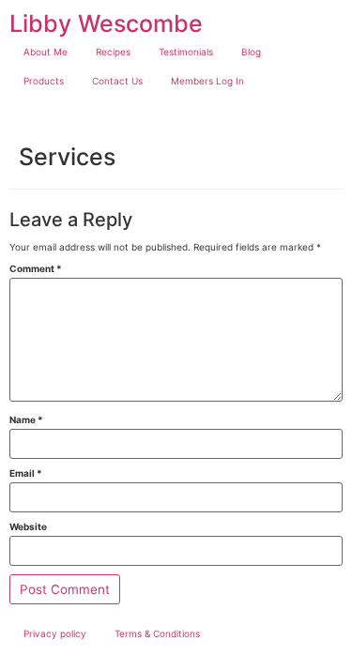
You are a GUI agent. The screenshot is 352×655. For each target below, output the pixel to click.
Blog (251, 51)
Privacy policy (54, 633)
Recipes (113, 51)
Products (43, 80)
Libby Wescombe (106, 23)
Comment (35, 268)
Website (28, 526)
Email (25, 473)
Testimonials (186, 51)
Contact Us (117, 80)
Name (26, 419)
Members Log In (207, 80)
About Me (45, 51)
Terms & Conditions (157, 633)
